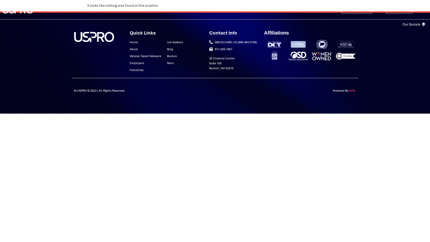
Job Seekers (225, 9)
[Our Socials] (413, 24)
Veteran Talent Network (138, 9)
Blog (244, 9)
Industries (195, 9)
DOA (352, 91)
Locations (262, 9)
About (102, 9)
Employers (172, 9)
